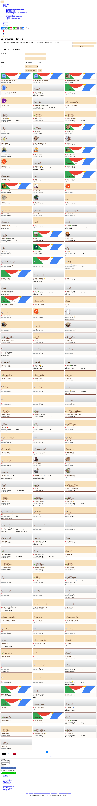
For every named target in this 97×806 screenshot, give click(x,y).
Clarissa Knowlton (39, 304)
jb (2, 554)
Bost (68, 251)
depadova (37, 365)
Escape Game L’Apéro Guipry (74, 414)
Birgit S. (37, 238)
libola (68, 668)
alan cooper (5, 143)
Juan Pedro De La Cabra (8, 620)
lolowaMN (69, 681)
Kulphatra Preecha (6, 656)
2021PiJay (37, 92)
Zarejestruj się (6, 776)
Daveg (4, 352)
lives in (2, 58)
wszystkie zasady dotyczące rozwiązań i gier (15, 9)
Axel (68, 202)
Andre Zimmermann (71, 166)
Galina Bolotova (39, 463)
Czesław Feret (70, 316)
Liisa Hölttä (5, 681)
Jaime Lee (69, 528)
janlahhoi (37, 541)
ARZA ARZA (5, 202)
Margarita (69, 733)
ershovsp (37, 414)
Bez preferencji (29, 62)
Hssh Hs (69, 515)
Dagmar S (37, 329)
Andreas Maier (6, 179)
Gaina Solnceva (6, 463)
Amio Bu (4, 166)
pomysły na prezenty (7, 788)
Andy (36, 179)
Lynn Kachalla (70, 694)
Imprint (52, 793)
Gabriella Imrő (70, 452)
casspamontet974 (39, 278)
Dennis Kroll (70, 352)
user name (3, 53)
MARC (68, 720)
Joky (68, 594)
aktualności (5, 5)
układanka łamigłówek (10, 15)
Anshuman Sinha (6, 190)
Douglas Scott (38, 390)
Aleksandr (69, 143)
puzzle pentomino (7, 782)
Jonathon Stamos (6, 607)
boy (40, 62)
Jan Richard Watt (6, 541)
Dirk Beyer (5, 390)
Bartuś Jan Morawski (72, 213)
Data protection (46, 793)
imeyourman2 (5, 528)
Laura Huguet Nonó (39, 668)
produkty (5, 6)
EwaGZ (36, 427)
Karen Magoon (6, 632)
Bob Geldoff (70, 238)
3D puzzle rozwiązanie (10, 11)
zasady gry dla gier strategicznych (13, 18)
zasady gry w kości (10, 17)
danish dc (37, 340)
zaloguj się (5, 22)
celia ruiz (69, 278)
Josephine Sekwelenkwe (41, 607)
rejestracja (5, 20)
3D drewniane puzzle (7, 780)
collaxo (68, 304)
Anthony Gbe (38, 190)
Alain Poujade (70, 131)
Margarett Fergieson (40, 733)
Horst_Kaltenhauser (7, 515)
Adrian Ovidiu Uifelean (72, 105)
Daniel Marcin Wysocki (8, 340)
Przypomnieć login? (7, 775)
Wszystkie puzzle (6, 781)
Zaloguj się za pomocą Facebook (9, 767)
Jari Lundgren (70, 541)
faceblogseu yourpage (8, 440)
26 (3, 1)
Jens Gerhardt (70, 567)
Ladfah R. (69, 656)
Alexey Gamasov (71, 154)
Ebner (68, 390)
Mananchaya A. (38, 720)
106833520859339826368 (9, 92)
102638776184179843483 (8, 80)
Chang (4, 291)
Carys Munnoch (6, 278)
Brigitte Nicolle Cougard (8, 265)
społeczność (5, 19)
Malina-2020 (70, 707)
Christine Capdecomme (8, 304)
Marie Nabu (5, 746)
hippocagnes (70, 501)
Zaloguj (2, 765)
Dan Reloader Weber (72, 329)
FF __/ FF (69, 440)
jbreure (36, 554)
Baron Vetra (38, 213)
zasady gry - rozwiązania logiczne (10, 7)
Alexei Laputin (38, 154)
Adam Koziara (5, 105)
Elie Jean (4, 403)
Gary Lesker (70, 463)
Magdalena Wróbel (39, 707)
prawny (4, 24)
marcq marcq (5, 733)
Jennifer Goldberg (39, 567)
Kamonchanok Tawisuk (72, 620)
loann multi (37, 681)
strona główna (6, 4)
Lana (3, 668)
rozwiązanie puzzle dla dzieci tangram (14, 16)
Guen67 (4, 488)
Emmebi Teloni (6, 414)
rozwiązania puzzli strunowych (12, 13)
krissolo (4, 643)
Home (27, 793)
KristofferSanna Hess (40, 643)
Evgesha (4, 427)
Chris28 (68, 291)
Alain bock (37, 131)
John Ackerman (6, 594)
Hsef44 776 (37, 515)
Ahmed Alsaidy (38, 118)
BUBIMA (69, 265)
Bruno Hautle (38, 265)
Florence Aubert (6, 452)
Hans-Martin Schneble (72, 488)
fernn (36, 440)
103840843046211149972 (73, 80)
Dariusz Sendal (70, 340)
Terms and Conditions (38, 793)
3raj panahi (69, 92)
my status (3, 66)
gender (2, 62)
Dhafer (68, 365)
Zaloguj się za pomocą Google (9, 770)
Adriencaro (5, 118)
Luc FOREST (5, 694)
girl (36, 62)
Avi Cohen (37, 202)
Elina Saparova (38, 403)
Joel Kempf (37, 580)
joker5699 (37, 594)
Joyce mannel (70, 607)
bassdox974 (5, 225)
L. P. (36, 656)
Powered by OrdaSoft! (48, 756)
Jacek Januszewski (39, 528)
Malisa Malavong (6, 720)
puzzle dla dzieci (6, 789)
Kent (36, 632)
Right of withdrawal (63, 793)
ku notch (69, 643)
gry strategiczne (6, 783)
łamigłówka (5, 787)
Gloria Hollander (71, 475)
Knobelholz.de (70, 632)
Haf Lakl (37, 488)
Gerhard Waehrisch (39, 475)
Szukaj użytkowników (83, 46)
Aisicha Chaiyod (71, 118)
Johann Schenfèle (71, 580)
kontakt (4, 23)
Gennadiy (4, 475)
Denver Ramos (6, 365)
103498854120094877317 (41, 80)
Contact (69, 793)
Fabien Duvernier (71, 427)
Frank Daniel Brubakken (40, 452)
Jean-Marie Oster (6, 567)
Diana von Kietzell (6, 378)
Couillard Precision (7, 316)
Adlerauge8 (37, 105)
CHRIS (36, 291)
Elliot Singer (70, 403)
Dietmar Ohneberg (39, 378)
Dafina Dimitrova (6, 329)
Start (30, 27)
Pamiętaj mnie (3, 764)
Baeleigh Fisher (6, 213)
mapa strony (5, 25)
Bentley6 (4, 238)
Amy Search (38, 166)
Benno (68, 225)
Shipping (56, 793)
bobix (3, 251)
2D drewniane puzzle (7, 778)
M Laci (4, 707)
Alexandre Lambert (7, 154)
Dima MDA (69, 378)
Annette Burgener (71, 179)
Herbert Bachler (39, 501)
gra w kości (5, 784)
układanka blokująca (7, 790)
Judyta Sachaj (38, 620)
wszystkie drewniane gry (8, 786)
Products (31, 793)
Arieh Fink (69, 190)
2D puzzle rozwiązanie (10, 10)
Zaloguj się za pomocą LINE (9, 772)
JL (3, 580)
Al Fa (3, 131)
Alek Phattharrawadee (40, 143)
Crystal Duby (38, 316)
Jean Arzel (69, 554)
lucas (36, 694)
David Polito (38, 352)
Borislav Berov (38, 251)
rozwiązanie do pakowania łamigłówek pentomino (16, 12)
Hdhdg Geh (5, 501)
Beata (36, 225)
